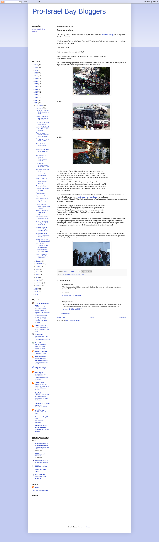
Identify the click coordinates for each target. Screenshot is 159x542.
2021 (36, 76)
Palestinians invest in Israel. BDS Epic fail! (42, 151)
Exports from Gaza (41, 196)
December (39, 105)
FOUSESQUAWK (40, 326)
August (38, 266)
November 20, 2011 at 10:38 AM (72, 309)
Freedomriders (66, 274)
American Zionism (41, 367)
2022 (36, 73)
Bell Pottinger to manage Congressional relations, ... (41, 158)
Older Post (122, 317)
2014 (36, 95)
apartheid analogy (107, 35)
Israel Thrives (39, 410)
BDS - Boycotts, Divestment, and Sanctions (40, 476)
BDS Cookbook (40, 454)
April (37, 277)
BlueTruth (38, 393)
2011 (36, 103)
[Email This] (82, 271)
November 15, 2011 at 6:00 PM (71, 295)
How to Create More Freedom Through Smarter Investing (40, 346)
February (39, 283)
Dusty (37, 487)
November (39, 108)
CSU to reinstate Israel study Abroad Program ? (43, 206)
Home (92, 317)
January (39, 285)
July (37, 269)
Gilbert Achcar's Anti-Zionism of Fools (42, 217)
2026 (36, 65)
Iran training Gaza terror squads (41, 174)
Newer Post (61, 317)
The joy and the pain (40, 353)
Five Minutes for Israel (42, 403)
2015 (36, 92)
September (39, 264)
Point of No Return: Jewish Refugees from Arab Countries (41, 358)
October (38, 261)
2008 (36, 294)
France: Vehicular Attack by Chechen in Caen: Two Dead (42, 329)
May (37, 275)
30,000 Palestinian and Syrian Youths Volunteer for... (42, 222)
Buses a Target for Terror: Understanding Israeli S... (41, 180)
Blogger (88, 527)
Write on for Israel (41, 186)
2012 (36, 100)
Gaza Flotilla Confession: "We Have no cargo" (42, 245)
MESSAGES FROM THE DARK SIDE (42, 250)
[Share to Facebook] (89, 271)
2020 (36, 78)
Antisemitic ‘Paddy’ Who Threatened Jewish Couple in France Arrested (42, 337)
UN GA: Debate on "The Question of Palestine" (42, 118)
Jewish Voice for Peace (77, 274)
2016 (36, 89)
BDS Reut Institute (41, 466)
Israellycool (38, 334)
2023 (36, 70)
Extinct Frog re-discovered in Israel (41, 145)
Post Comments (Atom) (72, 320)
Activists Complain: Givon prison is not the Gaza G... (42, 235)
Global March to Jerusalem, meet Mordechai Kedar (42, 165)
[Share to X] (87, 271)
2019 (36, 81)
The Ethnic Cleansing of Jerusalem (42, 123)
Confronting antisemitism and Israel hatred (40, 374)
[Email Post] (78, 271)
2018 (36, 84)
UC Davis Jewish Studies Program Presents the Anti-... (43, 228)
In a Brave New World (41, 369)
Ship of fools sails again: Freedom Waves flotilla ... (42, 256)
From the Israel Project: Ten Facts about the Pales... (42, 134)
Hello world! (38, 455)
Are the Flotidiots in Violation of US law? (42, 212)
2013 (36, 97)
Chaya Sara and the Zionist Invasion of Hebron (42, 112)
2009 (36, 292)
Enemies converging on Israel (42, 189)
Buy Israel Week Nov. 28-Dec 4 (42, 170)
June (38, 272)
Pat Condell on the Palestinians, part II (43, 240)
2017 (36, 86)
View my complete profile (40, 490)
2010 (36, 289)
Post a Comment (65, 313)
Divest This (38, 343)
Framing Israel (39, 383)
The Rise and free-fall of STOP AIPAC (42, 140)
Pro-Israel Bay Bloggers (69, 11)
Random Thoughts (41, 351)
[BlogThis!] (84, 271)
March (38, 280)
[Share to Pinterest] (91, 271)
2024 (36, 67)
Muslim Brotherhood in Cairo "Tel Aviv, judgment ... (42, 128)
